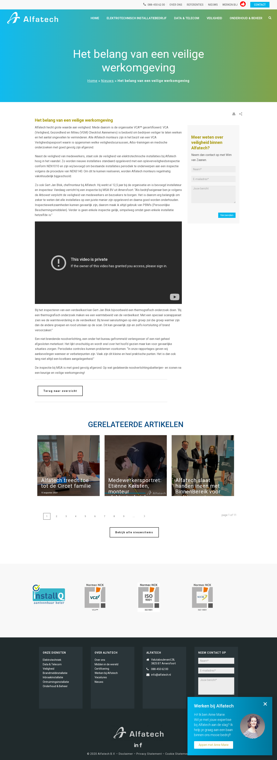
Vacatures (101, 677)
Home (95, 18)
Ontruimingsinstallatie (56, 681)
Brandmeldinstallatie (55, 673)
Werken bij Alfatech (106, 673)
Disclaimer (126, 753)
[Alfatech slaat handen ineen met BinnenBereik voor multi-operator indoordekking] (203, 467)
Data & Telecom (186, 18)
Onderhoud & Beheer (246, 18)
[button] (265, 704)
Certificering (102, 668)
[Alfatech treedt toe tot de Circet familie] (68, 467)
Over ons (100, 659)
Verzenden (226, 215)
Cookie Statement (177, 753)
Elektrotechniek (52, 659)
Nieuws (107, 81)
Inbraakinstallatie (53, 677)
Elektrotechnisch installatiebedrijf (137, 18)
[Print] (233, 113)
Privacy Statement (149, 753)
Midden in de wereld (106, 664)
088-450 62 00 (159, 669)
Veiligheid (214, 18)
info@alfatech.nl (161, 674)
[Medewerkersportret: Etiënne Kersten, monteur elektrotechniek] (136, 467)
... (134, 516)
